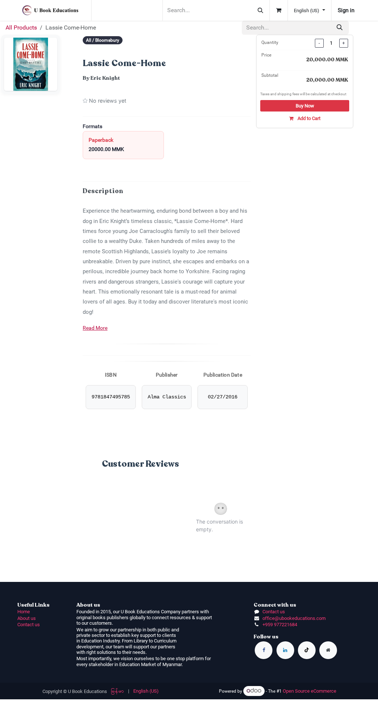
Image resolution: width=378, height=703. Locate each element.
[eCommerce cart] (279, 10)
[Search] (260, 10)
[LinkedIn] (285, 650)
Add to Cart (308, 118)
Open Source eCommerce (309, 691)
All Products (21, 27)
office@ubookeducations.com (294, 618)
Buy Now (305, 106)
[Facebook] (263, 650)
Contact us (28, 624)
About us (26, 618)
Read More (95, 328)
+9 (265, 624)
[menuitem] (117, 691)
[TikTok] (307, 650)
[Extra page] (328, 650)
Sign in (346, 10)
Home (23, 611)
